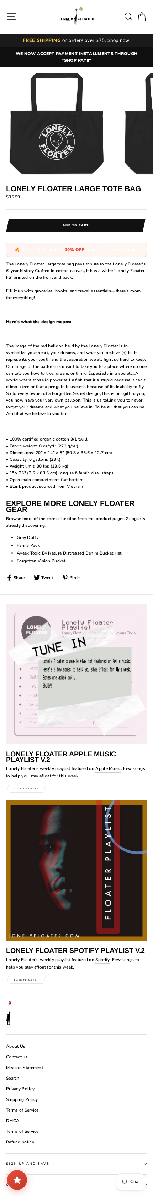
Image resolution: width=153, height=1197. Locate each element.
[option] (76, 57)
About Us (15, 1046)
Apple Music (108, 768)
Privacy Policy (20, 1089)
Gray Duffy (27, 537)
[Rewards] (17, 1180)
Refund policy (20, 1142)
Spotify (102, 959)
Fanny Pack (28, 545)
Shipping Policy (22, 1099)
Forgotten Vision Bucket (41, 561)
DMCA (12, 1121)
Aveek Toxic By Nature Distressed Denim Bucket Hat (69, 553)
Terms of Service (22, 1110)
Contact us (17, 1057)
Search (13, 1078)
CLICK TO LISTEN (26, 788)
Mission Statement (24, 1067)
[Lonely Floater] (76, 17)
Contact (16, 1184)
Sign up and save (27, 1163)
